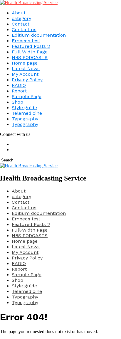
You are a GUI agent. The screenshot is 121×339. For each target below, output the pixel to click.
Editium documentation (39, 35)
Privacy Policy (27, 79)
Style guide (24, 107)
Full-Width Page (30, 52)
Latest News (26, 68)
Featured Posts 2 (31, 46)
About (19, 13)
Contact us (24, 29)
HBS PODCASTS (30, 57)
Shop (17, 102)
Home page (25, 63)
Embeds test (26, 40)
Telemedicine (27, 113)
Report (19, 91)
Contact (20, 24)
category (21, 18)
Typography (25, 119)
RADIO (19, 85)
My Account (25, 74)
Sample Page (26, 96)
